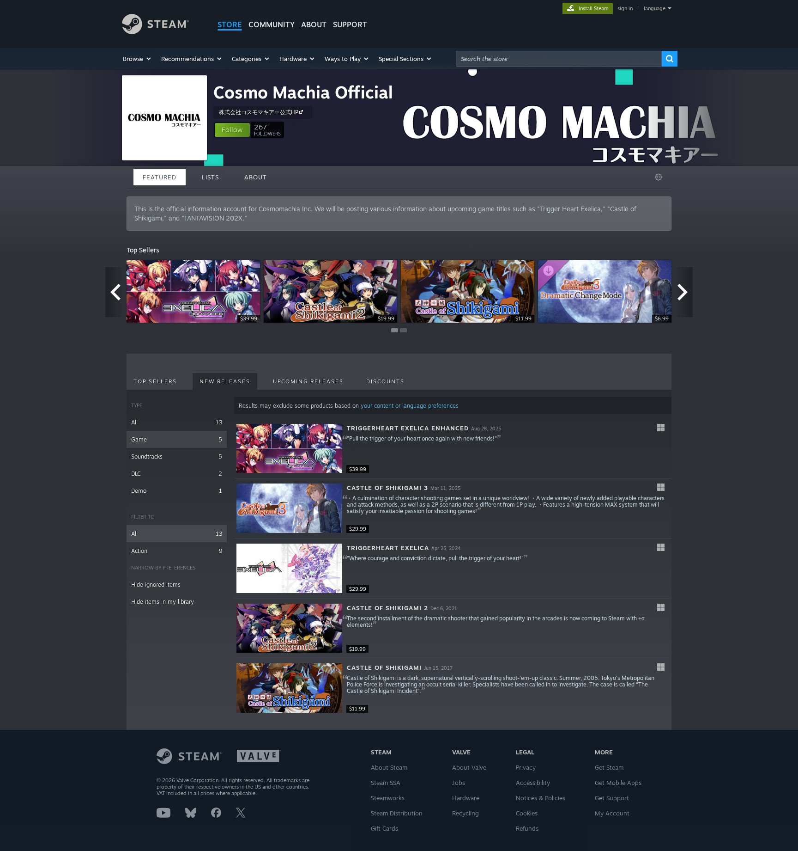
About (313, 24)
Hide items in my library (162, 601)
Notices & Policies (540, 798)
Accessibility (533, 782)
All (176, 422)
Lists (210, 177)
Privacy (526, 767)
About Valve (469, 767)
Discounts (385, 381)
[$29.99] (289, 508)
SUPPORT (350, 24)
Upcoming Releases (308, 381)
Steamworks (388, 798)
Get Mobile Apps (618, 782)
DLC (176, 473)
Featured (159, 177)
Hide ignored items (156, 584)
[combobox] (559, 59)
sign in (625, 8)
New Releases (225, 381)
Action (176, 550)
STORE (230, 24)
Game (176, 439)
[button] (137, 58)
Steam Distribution (397, 813)
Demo (176, 490)
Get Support (612, 798)
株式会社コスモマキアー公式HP (258, 112)
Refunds (527, 828)
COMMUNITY (271, 24)
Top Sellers (155, 381)
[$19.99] (289, 628)
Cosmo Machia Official (303, 92)
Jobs (458, 782)
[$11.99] (289, 688)
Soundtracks (176, 456)
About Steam (389, 767)
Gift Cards (384, 828)
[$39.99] (289, 448)
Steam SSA (385, 782)
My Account (612, 813)
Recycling (465, 813)
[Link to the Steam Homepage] (155, 32)
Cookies (527, 813)
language (654, 8)
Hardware (465, 798)
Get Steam (609, 767)
